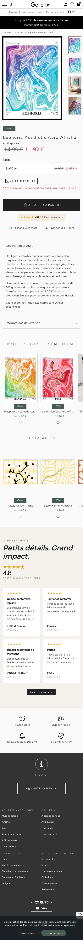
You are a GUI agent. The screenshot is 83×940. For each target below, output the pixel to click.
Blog (4, 859)
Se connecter (48, 859)
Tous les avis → (41, 692)
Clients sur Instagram (13, 865)
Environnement (49, 834)
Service (45, 865)
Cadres (5, 828)
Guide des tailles (22, 180)
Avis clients (48, 821)
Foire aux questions (52, 871)
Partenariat (47, 828)
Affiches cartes (9, 840)
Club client (47, 877)
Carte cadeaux (44, 788)
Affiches (6, 821)
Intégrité (6, 883)
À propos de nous (51, 815)
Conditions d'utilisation (14, 877)
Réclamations (49, 889)
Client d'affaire (49, 883)
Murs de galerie (10, 815)
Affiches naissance (11, 834)
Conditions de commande (15, 871)
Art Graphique (11, 143)
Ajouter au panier (43, 205)
